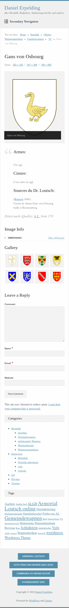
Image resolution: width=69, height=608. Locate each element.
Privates (15, 479)
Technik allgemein (28, 462)
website (22, 470)
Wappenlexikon (27, 533)
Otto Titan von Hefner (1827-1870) (33, 565)
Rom (18, 528)
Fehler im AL (51, 513)
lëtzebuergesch (12, 523)
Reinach (18, 199)
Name (9, 348)
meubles (22, 432)
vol (31, 182)
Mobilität (23, 458)
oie (20, 164)
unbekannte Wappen (29, 441)
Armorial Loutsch (33, 556)
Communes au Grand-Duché (33, 573)
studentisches (44, 528)
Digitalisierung (46, 509)
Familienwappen (35, 39)
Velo (55, 527)
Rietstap (10, 528)
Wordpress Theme (18, 537)
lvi (61, 518)
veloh (7, 533)
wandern (13, 533)
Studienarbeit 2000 (33, 582)
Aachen (10, 504)
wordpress (54, 532)
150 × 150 (18, 65)
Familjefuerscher (32, 514)
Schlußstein (29, 527)
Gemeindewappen (23, 517)
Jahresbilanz (53, 518)
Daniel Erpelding (22, 8)
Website (9, 378)
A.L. (37, 216)
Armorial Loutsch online (31, 506)
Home (23, 34)
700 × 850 (46, 65)
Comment (10, 304)
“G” (50, 39)
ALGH (32, 503)
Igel (45, 518)
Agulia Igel (21, 504)
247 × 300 (32, 65)
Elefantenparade (13, 513)
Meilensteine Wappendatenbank (37, 523)
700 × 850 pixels (56, 237)
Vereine (15, 483)
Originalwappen (27, 437)
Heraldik (34, 34)
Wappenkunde (26, 445)
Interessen (16, 453)
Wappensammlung (28, 449)
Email (9, 363)
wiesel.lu (41, 533)
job (13, 475)
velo (20, 466)
